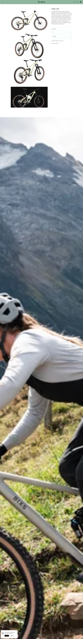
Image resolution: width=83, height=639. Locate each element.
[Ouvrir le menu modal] (2, 2)
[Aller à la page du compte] (77, 2)
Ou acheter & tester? (54, 43)
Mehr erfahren (11, 633)
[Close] (16, 630)
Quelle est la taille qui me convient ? (57, 40)
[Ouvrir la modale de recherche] (74, 2)
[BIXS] (41, 2)
